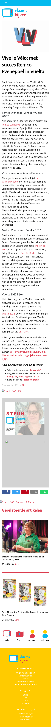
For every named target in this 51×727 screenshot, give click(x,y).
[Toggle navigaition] (4, 2)
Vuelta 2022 (8, 313)
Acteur (25, 700)
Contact (25, 678)
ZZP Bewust (25, 719)
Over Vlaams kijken (25, 672)
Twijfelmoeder (25, 716)
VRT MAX (23, 331)
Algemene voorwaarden (25, 684)
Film (25, 697)
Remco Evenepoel (11, 124)
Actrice (25, 703)
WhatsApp (23, 376)
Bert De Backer (29, 253)
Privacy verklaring (25, 681)
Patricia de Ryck (25, 713)
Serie (25, 694)
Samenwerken (26, 675)
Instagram (12, 376)
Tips (24, 385)
